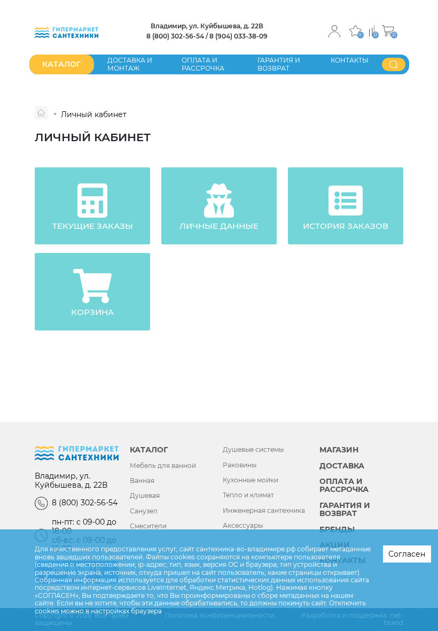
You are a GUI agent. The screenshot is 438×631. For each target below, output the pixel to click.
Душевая (145, 495)
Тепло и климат (248, 495)
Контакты (350, 60)
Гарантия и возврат (278, 64)
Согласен (406, 554)
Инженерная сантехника (264, 510)
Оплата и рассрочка (203, 64)
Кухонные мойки (250, 480)
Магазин (338, 450)
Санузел (144, 511)
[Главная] (41, 113)
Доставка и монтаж (129, 64)
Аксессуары (243, 525)
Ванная (142, 480)
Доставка (341, 466)
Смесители (148, 526)
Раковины (239, 465)
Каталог (149, 450)
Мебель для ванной (163, 466)
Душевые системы (253, 449)
